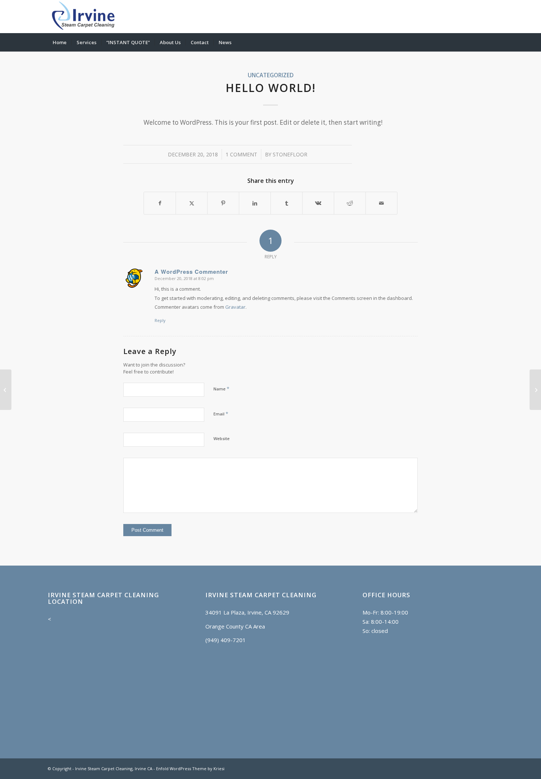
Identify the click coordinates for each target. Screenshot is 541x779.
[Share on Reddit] (349, 203)
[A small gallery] (5, 389)
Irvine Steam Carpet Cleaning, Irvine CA (113, 768)
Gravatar (235, 307)
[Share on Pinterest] (223, 203)
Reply (160, 320)
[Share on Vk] (318, 203)
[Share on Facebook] (160, 203)
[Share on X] (191, 203)
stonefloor (290, 154)
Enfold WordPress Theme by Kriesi (190, 768)
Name (221, 388)
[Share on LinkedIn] (254, 203)
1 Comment (241, 154)
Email (220, 413)
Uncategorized (271, 75)
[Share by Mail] (381, 203)
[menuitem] (59, 42)
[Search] (488, 42)
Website (221, 438)
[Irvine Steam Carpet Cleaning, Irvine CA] (83, 16)
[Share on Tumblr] (286, 203)
